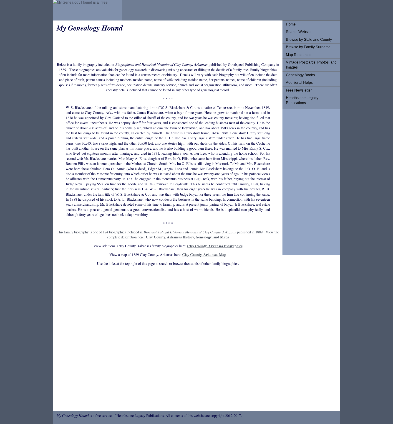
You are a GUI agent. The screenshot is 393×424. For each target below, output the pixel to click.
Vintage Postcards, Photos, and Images (311, 64)
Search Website (299, 32)
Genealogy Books (300, 75)
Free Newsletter (299, 90)
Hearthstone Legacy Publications (302, 100)
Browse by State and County (309, 39)
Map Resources (298, 55)
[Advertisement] (304, 181)
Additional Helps (299, 82)
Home (291, 24)
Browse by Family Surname (308, 47)
